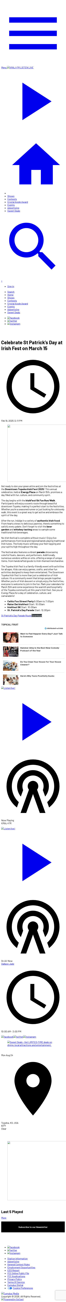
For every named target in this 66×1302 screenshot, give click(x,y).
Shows (10, 196)
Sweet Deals (13, 210)
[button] (33, 637)
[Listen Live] (33, 720)
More (3, 1217)
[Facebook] (13, 317)
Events (11, 204)
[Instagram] (13, 323)
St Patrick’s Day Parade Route (16, 615)
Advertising (13, 207)
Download (37, 615)
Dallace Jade (7, 963)
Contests (12, 198)
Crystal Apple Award (17, 201)
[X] (12, 320)
